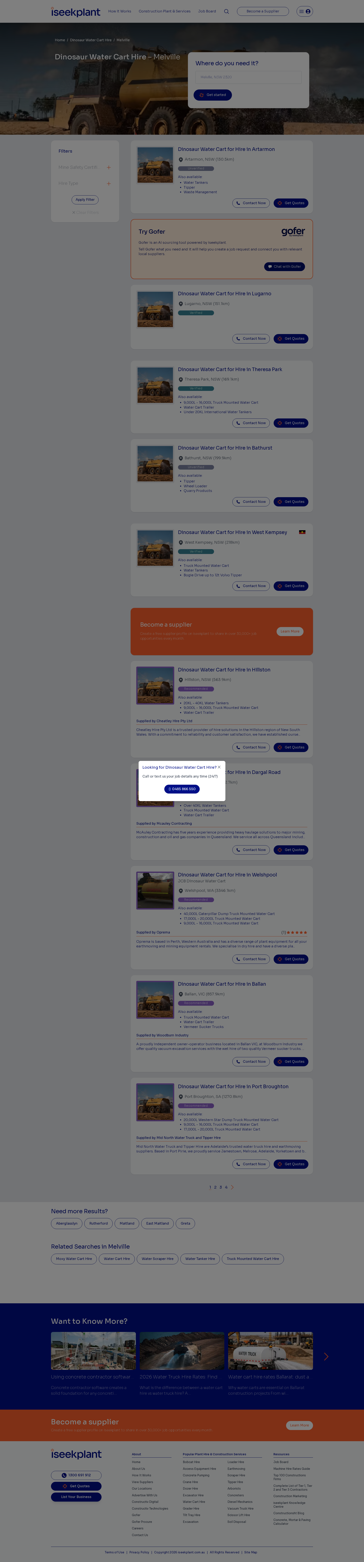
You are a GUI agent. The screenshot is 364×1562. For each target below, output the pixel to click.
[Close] (219, 767)
